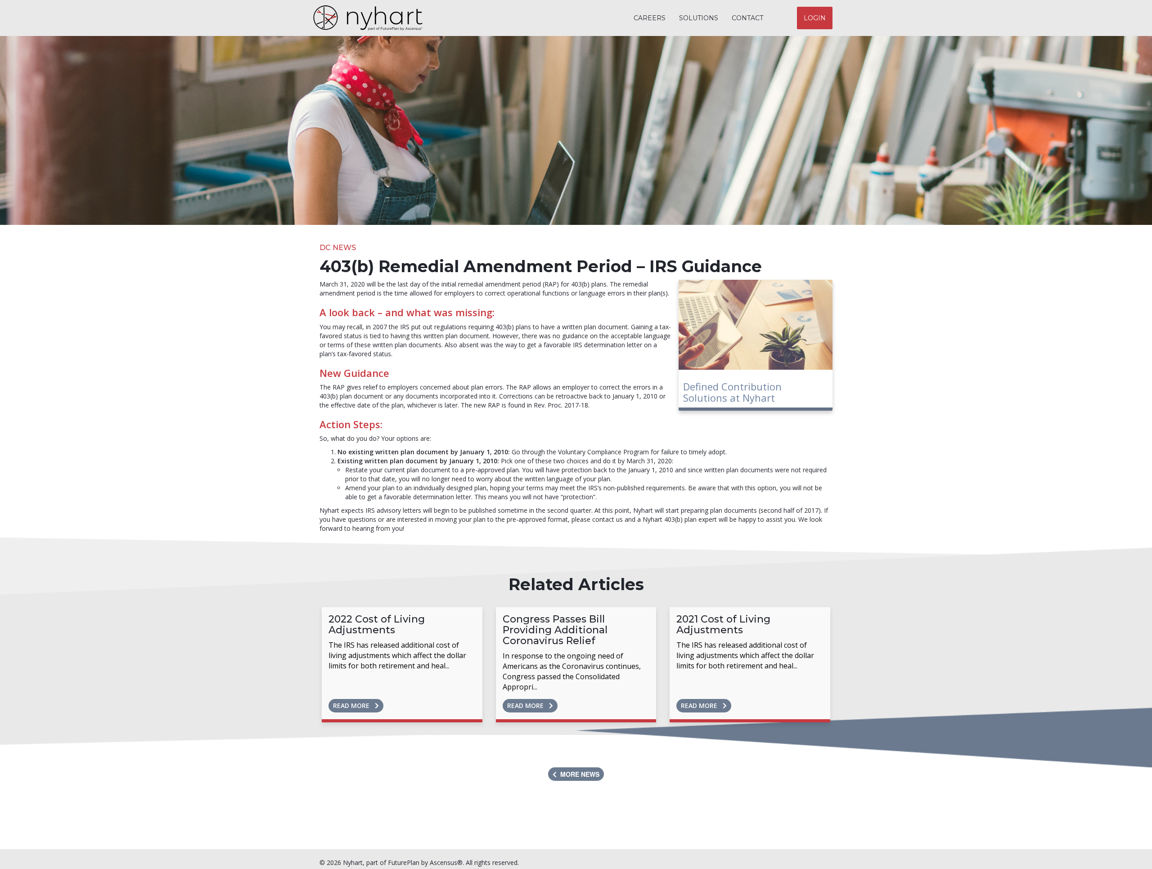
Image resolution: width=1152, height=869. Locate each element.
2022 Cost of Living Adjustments (376, 624)
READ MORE (354, 705)
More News (578, 774)
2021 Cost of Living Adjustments (723, 624)
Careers (650, 18)
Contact (747, 18)
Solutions (698, 18)
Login (815, 18)
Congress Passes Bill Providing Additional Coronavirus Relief (555, 630)
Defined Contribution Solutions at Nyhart (732, 392)
